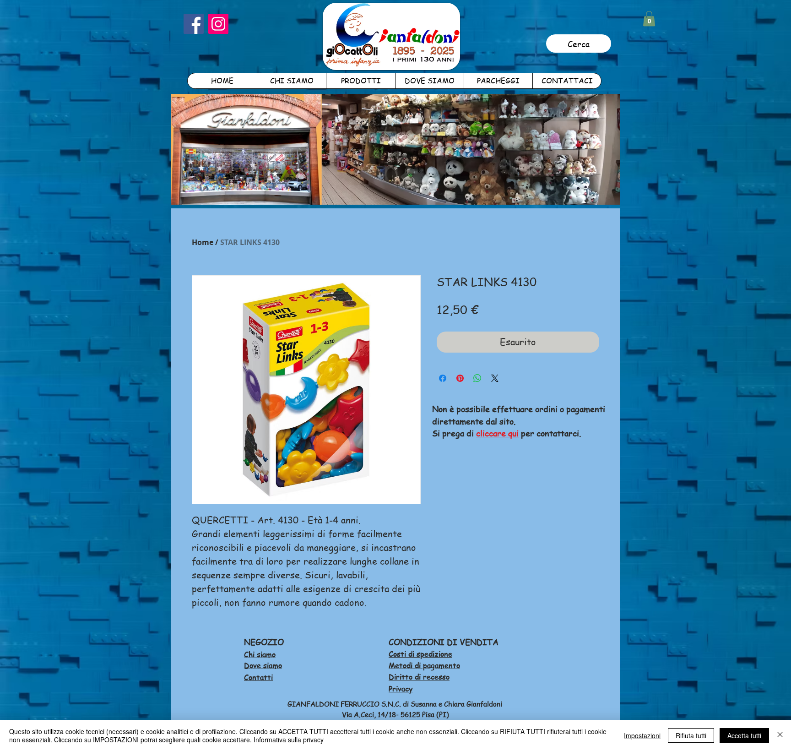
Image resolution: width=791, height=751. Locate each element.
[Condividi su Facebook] (442, 378)
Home (202, 242)
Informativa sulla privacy (289, 739)
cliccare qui (497, 433)
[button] (649, 18)
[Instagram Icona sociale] (218, 24)
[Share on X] (494, 378)
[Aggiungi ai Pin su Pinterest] (460, 378)
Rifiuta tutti (691, 735)
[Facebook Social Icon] (194, 24)
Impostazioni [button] (642, 735)
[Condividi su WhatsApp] (477, 378)
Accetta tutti (744, 735)
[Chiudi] (780, 735)
